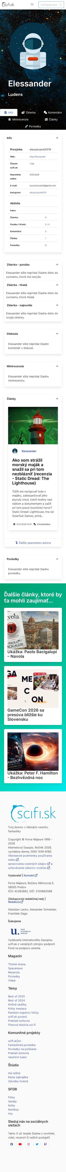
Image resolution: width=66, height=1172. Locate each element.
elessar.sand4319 (38, 192)
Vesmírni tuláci (17, 1057)
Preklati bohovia (18, 1053)
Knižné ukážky (17, 1004)
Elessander (29, 451)
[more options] (57, 138)
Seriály (12, 1101)
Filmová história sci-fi (22, 1024)
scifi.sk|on (14, 1041)
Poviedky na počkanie (22, 1049)
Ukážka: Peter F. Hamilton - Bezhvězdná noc (32, 775)
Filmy (11, 1097)
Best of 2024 (16, 1000)
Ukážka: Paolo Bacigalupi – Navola (32, 654)
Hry (10, 1113)
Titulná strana (17, 964)
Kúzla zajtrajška (18, 1077)
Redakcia (14, 902)
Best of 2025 (16, 996)
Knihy (11, 1105)
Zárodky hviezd (18, 1081)
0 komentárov (43, 524)
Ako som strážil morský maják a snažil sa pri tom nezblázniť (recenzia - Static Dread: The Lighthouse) (32, 471)
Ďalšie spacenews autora (35, 542)
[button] (32, 4)
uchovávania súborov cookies (27, 867)
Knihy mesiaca (17, 1008)
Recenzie (14, 972)
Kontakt (29, 875)
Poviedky (14, 976)
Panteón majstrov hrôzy (23, 1012)
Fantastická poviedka (22, 1045)
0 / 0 (47, 224)
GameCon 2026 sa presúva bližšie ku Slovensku (25, 715)
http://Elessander (38, 156)
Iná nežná (14, 1073)
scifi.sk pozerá (17, 1016)
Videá (11, 980)
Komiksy (13, 1109)
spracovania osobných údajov (27, 863)
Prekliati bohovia (19, 1020)
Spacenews (15, 968)
